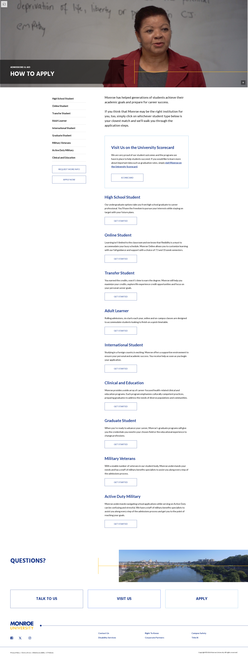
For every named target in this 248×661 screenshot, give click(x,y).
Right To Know (152, 633)
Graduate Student (61, 135)
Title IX (195, 637)
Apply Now (69, 179)
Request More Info (69, 169)
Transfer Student (61, 113)
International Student (63, 128)
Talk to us (46, 599)
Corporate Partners (154, 637)
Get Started (121, 221)
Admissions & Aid (20, 67)
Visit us (124, 599)
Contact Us (103, 633)
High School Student (63, 98)
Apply (201, 599)
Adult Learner (59, 120)
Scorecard (122, 178)
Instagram (30, 638)
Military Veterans (61, 142)
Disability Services (107, 637)
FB (11, 638)
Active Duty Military (63, 150)
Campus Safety (199, 633)
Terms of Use (26, 653)
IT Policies (50, 653)
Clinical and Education (63, 157)
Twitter (21, 638)
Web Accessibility (39, 653)
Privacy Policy (15, 653)
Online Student (60, 106)
